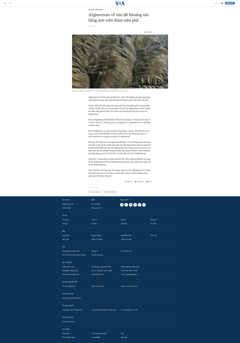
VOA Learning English (129, 274)
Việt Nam (65, 220)
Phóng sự (95, 251)
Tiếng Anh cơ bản (68, 267)
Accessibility (96, 337)
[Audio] (216, 3)
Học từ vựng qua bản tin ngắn (102, 270)
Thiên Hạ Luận (126, 239)
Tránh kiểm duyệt (68, 322)
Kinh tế (123, 220)
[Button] (148, 32)
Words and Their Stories (129, 270)
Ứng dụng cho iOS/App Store (72, 310)
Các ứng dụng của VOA (129, 310)
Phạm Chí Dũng (97, 239)
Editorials (124, 337)
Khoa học (153, 220)
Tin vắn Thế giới (97, 255)
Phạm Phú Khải (126, 235)
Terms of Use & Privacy (129, 286)
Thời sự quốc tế (96, 208)
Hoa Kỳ (94, 223)
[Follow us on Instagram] (135, 205)
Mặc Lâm (65, 239)
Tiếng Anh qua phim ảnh (70, 274)
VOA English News (69, 337)
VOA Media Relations (99, 333)
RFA (122, 333)
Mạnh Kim (66, 235)
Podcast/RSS (66, 208)
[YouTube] (222, 3)
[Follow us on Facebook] (122, 205)
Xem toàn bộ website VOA (71, 298)
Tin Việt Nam (95, 204)
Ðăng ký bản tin (67, 204)
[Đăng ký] (144, 205)
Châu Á (94, 220)
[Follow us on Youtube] (130, 205)
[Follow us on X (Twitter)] (126, 205)
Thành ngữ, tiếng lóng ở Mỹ (101, 267)
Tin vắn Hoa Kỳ (126, 251)
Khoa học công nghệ (95, 9)
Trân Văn (153, 235)
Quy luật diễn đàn (98, 286)
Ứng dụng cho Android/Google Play (104, 310)
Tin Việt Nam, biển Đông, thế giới (74, 255)
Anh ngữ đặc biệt (97, 274)
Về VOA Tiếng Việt (69, 286)
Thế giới (65, 223)
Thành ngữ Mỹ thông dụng (130, 267)
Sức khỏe (153, 223)
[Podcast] (139, 205)
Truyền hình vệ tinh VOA (71, 251)
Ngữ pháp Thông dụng (70, 270)
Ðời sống (124, 223)
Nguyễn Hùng (96, 235)
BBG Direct (66, 333)
